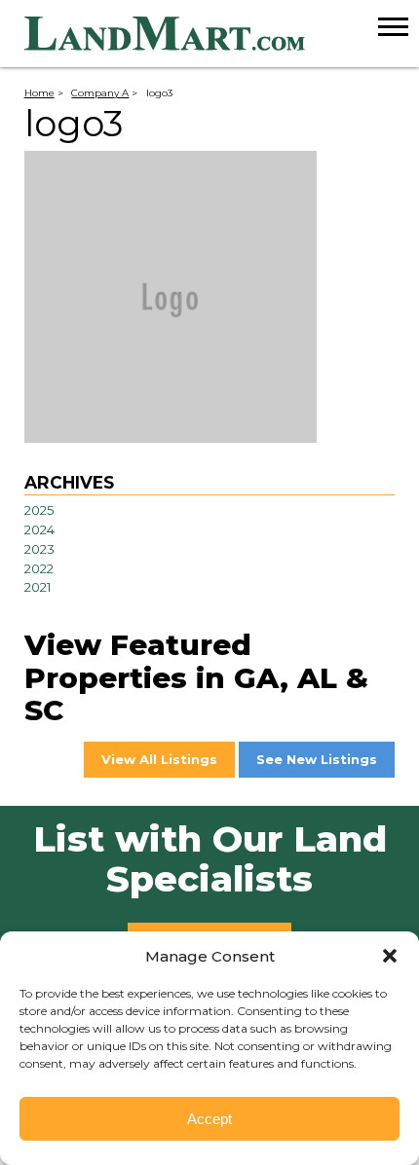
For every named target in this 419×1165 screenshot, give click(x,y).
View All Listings (159, 759)
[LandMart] (221, 34)
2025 (39, 510)
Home (39, 92)
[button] (390, 955)
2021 (38, 587)
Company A (100, 92)
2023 (39, 549)
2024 (39, 529)
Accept (209, 1118)
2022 (39, 568)
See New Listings (316, 759)
